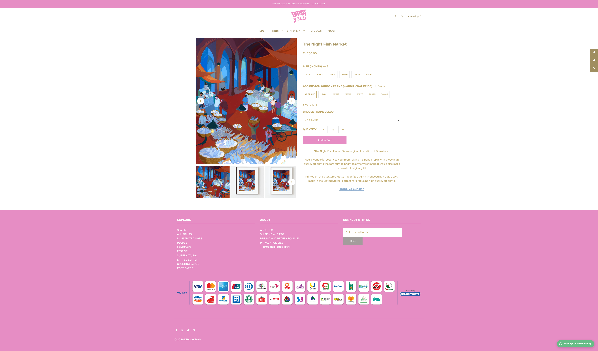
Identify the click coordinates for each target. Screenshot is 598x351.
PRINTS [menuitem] (275, 30)
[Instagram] (182, 330)
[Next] (291, 101)
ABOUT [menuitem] (331, 30)
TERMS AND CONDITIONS (275, 247)
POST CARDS (185, 268)
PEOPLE (182, 242)
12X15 (332, 74)
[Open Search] (395, 16)
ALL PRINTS (184, 234)
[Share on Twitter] (594, 60)
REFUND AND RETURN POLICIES (280, 238)
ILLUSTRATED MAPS (189, 238)
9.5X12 (320, 74)
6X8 (308, 74)
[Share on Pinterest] (594, 68)
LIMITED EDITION (187, 259)
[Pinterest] (194, 330)
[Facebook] (176, 330)
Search (181, 230)
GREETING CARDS (188, 263)
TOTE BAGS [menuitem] (315, 30)
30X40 (368, 74)
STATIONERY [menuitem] (294, 30)
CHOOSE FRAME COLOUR (319, 111)
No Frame (310, 94)
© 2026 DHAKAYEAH (187, 339)
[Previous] (200, 101)
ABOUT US (266, 230)
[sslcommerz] (299, 306)
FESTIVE (182, 251)
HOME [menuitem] (261, 30)
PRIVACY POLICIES (271, 242)
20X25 (356, 74)
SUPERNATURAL (187, 255)
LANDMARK (184, 247)
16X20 (344, 74)
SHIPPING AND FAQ (272, 234)
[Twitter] (188, 330)
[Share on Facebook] (594, 53)
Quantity (310, 129)
